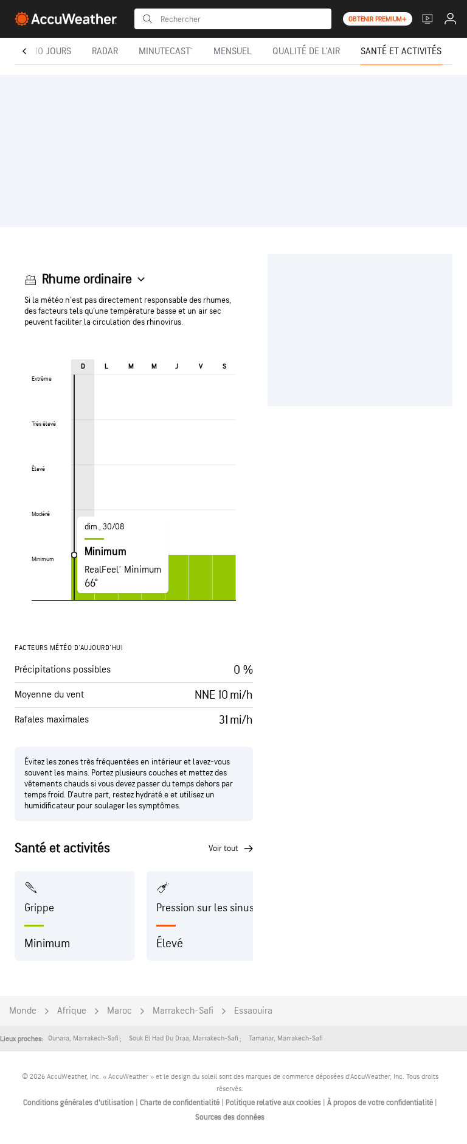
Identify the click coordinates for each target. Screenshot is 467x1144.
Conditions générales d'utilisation (79, 1102)
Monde (22, 1011)
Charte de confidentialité (180, 1102)
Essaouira (253, 1011)
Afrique (71, 1011)
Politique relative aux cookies (274, 1102)
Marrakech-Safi (183, 1011)
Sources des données (230, 1117)
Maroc (119, 1011)
